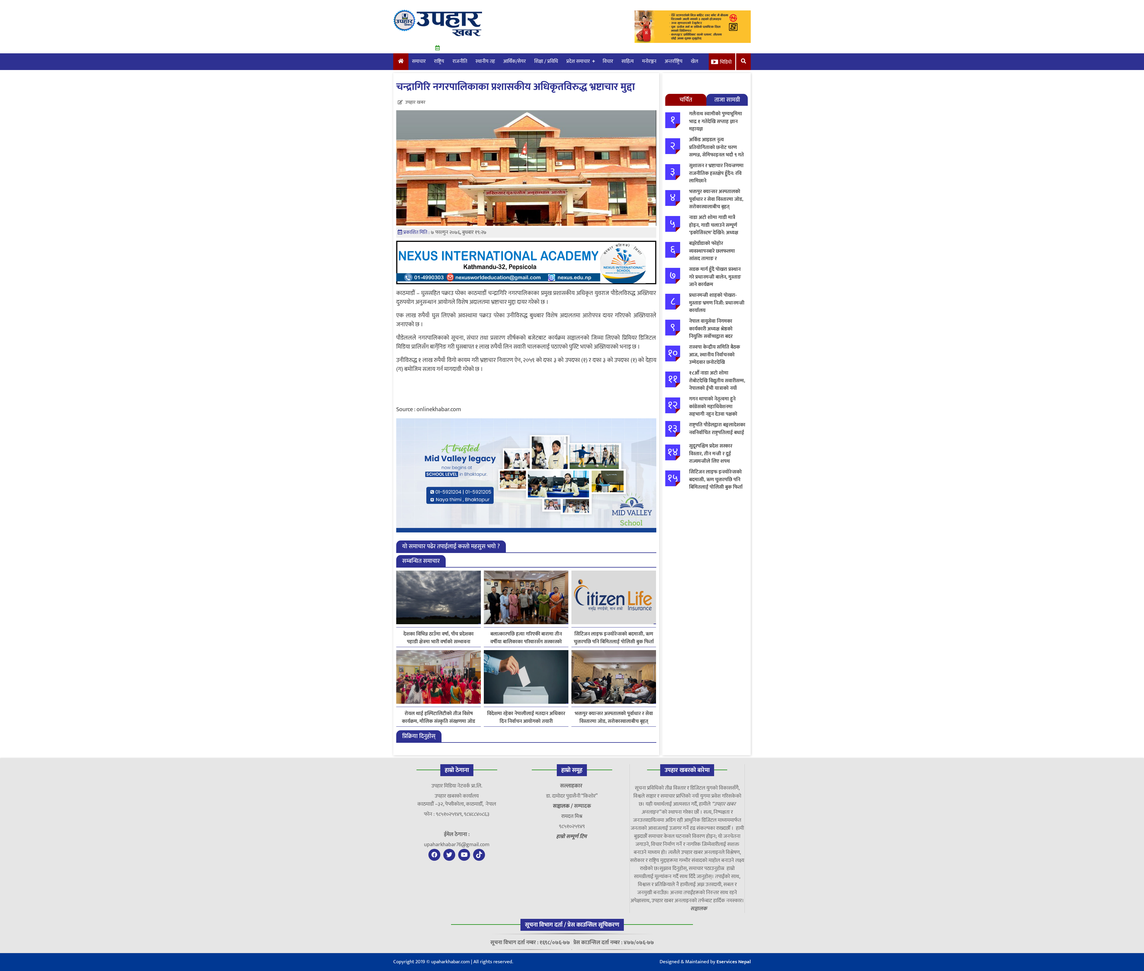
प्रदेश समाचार (578, 61)
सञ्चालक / (563, 806)
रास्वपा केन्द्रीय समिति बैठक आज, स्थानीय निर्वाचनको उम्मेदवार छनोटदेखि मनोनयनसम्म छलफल (714, 358)
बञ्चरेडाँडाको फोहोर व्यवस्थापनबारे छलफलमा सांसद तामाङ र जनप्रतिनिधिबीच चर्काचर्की (713, 255)
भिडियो (726, 62)
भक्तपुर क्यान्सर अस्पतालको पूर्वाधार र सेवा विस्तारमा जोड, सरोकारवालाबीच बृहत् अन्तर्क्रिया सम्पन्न (614, 717)
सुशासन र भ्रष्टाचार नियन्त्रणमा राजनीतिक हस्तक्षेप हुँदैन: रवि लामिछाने (716, 173)
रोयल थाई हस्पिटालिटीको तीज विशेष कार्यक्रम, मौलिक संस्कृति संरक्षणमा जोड (438, 717)
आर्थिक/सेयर (514, 61)
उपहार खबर (415, 102)
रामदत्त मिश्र (571, 816)
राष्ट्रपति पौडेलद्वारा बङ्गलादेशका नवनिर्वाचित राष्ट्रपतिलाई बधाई (717, 429)
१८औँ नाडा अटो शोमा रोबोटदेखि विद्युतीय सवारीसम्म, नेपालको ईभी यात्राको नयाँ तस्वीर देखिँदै (717, 384)
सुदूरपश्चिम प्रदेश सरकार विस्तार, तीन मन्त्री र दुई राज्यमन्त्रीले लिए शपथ (710, 453)
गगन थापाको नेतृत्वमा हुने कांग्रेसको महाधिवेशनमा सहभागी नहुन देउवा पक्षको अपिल (713, 410)
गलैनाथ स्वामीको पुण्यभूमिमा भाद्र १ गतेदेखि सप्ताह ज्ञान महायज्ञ (715, 121)
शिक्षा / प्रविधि (546, 61)
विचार (608, 61)
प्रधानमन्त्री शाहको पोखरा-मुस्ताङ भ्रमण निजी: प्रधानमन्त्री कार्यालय (716, 303)
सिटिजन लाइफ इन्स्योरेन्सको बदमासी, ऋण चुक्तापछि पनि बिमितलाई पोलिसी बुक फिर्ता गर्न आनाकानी (614, 637)
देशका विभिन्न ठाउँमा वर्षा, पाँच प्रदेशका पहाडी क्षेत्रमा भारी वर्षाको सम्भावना (438, 637)
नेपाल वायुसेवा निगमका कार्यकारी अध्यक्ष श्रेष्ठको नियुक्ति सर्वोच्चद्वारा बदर (711, 329)
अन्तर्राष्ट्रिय (674, 61)
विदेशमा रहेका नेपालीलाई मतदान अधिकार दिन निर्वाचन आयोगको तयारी (526, 717)
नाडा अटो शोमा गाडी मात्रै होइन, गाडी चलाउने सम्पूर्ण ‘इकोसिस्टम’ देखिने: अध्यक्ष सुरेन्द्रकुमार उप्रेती (713, 229)
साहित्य (627, 61)
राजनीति (460, 61)
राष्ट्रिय (439, 61)
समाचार (419, 61)
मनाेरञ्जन (649, 61)
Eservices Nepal (733, 962)
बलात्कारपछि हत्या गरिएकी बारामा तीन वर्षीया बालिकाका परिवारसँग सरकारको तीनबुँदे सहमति (526, 637)
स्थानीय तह (485, 61)
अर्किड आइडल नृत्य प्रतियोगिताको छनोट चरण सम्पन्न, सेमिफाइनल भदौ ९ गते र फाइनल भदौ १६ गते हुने (716, 151)
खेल (694, 61)
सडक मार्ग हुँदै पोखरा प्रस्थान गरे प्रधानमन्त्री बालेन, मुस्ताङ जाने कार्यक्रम (715, 277)
